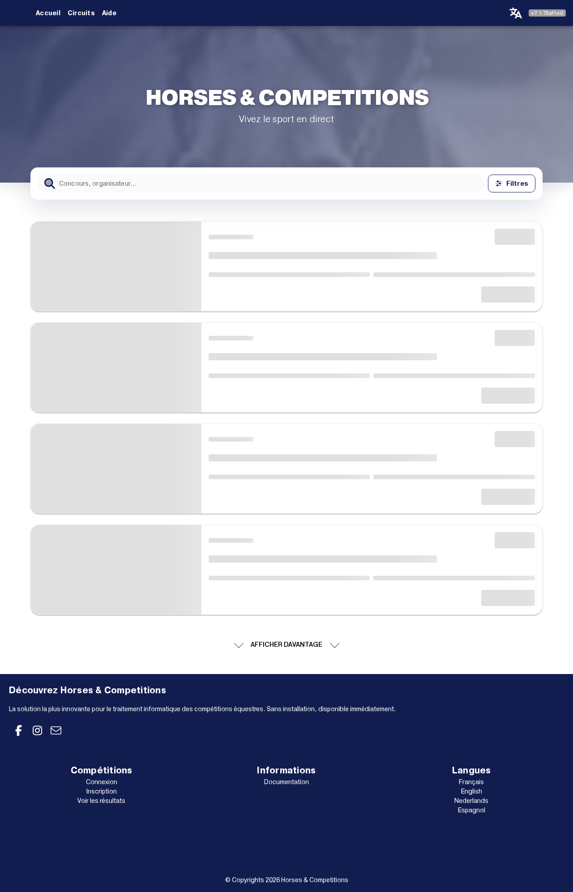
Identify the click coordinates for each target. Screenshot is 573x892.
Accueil (48, 13)
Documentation (286, 781)
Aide (109, 13)
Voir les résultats (101, 800)
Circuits (81, 13)
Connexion (101, 781)
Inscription (101, 791)
